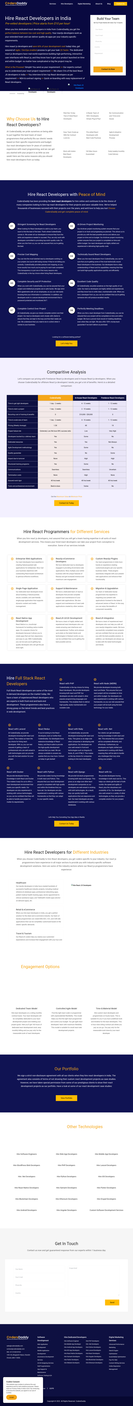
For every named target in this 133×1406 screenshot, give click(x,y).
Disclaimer (41, 1388)
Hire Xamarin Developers (66, 1188)
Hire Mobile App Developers (106, 1154)
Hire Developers (67, 4)
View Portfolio (66, 1098)
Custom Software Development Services (106, 1210)
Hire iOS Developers (106, 1176)
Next (70, 93)
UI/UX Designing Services (45, 1363)
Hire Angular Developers (67, 1210)
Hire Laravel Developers (106, 1165)
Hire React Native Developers (27, 1188)
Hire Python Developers (66, 1176)
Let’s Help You (66, 343)
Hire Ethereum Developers (66, 1199)
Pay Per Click (113, 1360)
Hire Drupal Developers (106, 1199)
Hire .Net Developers (26, 1176)
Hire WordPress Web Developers (26, 1165)
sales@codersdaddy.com (15, 1346)
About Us (98, 4)
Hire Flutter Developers (106, 1188)
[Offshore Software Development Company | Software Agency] (16, 4)
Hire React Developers (93, 1353)
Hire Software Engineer (71, 1341)
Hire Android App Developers (73, 1347)
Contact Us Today (66, 503)
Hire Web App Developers (66, 1154)
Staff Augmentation (43, 1366)
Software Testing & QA (44, 1375)
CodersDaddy (15, 131)
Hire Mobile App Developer (72, 1344)
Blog (109, 4)
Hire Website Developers (71, 1363)
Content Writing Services (117, 1363)
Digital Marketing (84, 4)
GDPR (51, 1388)
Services (52, 4)
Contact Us (120, 4)
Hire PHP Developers (66, 1165)
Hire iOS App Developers (71, 1350)
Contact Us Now (108, 69)
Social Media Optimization (117, 1357)
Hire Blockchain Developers (26, 1199)
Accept (11, 1397)
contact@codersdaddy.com (16, 1349)
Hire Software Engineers (27, 1154)
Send (112, 1302)
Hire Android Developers (27, 1210)
